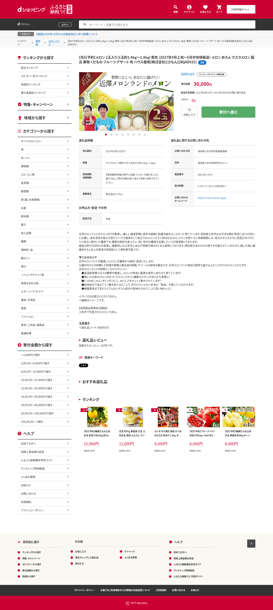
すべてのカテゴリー (32, 141)
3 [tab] (117, 134)
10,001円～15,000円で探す (37, 380)
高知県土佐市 (187, 73)
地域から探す (35, 117)
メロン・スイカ (54, 42)
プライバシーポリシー (33, 510)
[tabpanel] (126, 101)
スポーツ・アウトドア (32, 291)
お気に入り (205, 11)
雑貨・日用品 (28, 300)
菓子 (23, 224)
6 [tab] (134, 134)
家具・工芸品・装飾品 (32, 325)
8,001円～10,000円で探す (36, 371)
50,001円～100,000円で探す (37, 413)
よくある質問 (28, 477)
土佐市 (83, 365)
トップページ (22, 42)
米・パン (25, 158)
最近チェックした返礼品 (86, 557)
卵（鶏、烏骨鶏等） (30, 199)
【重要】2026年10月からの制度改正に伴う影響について (67, 34)
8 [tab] (145, 134)
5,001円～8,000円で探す (35, 363)
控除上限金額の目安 (32, 452)
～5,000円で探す (30, 355)
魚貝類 (25, 183)
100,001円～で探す (32, 421)
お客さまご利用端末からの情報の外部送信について (125, 590)
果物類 (38, 42)
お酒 (23, 208)
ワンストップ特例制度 (33, 468)
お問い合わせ (28, 493)
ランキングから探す (31, 552)
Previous (81, 101)
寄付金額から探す (31, 570)
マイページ (189, 11)
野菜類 (25, 191)
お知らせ (26, 485)
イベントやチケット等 (32, 275)
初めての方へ (28, 443)
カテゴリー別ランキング (34, 76)
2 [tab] (111, 134)
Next (171, 101)
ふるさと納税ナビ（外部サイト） (188, 576)
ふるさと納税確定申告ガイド (37, 460)
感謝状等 (26, 333)
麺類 (23, 241)
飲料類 (25, 216)
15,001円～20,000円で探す (37, 388)
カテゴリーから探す (31, 564)
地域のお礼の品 (30, 283)
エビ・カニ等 (28, 174)
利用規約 (26, 502)
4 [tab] (123, 134)
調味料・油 (27, 249)
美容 (23, 308)
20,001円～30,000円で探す (37, 396)
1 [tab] (106, 134)
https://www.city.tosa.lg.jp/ (212, 197)
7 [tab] (139, 134)
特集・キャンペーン (38, 104)
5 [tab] (128, 134)
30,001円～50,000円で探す (37, 405)
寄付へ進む (228, 112)
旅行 (23, 266)
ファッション (27, 316)
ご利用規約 (161, 590)
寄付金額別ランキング (33, 92)
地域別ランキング (30, 84)
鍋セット (25, 258)
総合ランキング (29, 67)
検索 (175, 11)
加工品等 (26, 233)
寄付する (79, 563)
